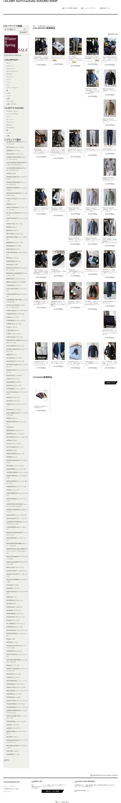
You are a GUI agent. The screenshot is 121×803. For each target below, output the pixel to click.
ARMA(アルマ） (11, 204)
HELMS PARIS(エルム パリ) (15, 454)
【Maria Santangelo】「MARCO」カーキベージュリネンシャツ (109, 120)
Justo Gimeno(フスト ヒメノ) (16, 518)
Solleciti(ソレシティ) (13, 677)
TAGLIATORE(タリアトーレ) (15, 704)
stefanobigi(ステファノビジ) (15, 684)
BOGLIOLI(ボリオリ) (13, 249)
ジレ (7, 85)
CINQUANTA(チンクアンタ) (15, 314)
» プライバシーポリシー (9, 786)
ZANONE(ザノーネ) (12, 754)
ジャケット (10, 66)
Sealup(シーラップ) (12, 665)
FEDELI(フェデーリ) (12, 397)
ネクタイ (9, 74)
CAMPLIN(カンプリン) (13, 285)
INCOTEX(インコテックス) (15, 466)
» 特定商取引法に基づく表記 (10, 788)
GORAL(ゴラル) (11, 440)
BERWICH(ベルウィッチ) (14, 242)
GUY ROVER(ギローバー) (14, 447)
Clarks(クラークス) (12, 317)
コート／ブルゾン (12, 88)
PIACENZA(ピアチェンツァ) (15, 617)
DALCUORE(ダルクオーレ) (15, 346)
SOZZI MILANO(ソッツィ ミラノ (16, 681)
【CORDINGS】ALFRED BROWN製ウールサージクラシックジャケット (92, 59)
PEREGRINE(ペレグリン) (14, 613)
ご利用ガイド (60, 20)
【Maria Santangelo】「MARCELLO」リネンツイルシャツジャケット (109, 179)
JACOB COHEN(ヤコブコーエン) (17, 472)
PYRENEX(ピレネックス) (14, 627)
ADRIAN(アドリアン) (13, 150)
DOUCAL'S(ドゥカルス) (14, 375)
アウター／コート (12, 111)
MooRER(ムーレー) (12, 588)
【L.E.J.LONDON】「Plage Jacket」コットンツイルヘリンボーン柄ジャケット (109, 363)
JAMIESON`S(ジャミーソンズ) (16, 486)
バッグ (8, 96)
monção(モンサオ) (12, 585)
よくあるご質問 (83, 20)
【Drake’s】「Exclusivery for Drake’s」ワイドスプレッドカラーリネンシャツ (41, 209)
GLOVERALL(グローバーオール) (16, 437)
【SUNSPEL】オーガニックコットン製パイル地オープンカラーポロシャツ (41, 303)
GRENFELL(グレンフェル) (15, 434)
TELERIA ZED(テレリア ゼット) (17, 707)
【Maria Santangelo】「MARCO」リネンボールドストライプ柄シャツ (92, 209)
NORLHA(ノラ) (11, 597)
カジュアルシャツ (12, 71)
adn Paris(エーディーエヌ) (15, 147)
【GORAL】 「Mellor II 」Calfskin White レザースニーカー (75, 303)
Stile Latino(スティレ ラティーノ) (17, 691)
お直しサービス (11, 104)
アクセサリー (10, 127)
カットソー (10, 77)
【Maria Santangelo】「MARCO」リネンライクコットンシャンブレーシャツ (92, 239)
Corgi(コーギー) (11, 327)
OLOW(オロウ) (11, 604)
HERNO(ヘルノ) (11, 457)
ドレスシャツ (10, 68)
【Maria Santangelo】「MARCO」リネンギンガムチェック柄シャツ (109, 209)
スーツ (8, 63)
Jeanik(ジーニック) (12, 490)
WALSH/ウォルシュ (12, 737)
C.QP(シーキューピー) (13, 334)
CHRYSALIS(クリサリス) (14, 337)
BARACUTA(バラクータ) (14, 224)
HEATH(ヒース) (11, 450)
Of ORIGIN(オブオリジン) (14, 600)
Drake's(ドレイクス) (12, 379)
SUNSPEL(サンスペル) (13, 694)
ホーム (15, 20)
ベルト (8, 93)
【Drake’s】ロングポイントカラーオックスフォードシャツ (58, 59)
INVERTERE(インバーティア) (16, 469)
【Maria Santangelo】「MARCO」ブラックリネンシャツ (109, 90)
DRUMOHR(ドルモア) (13, 382)
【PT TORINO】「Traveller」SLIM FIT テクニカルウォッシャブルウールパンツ (75, 59)
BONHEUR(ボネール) (13, 261)
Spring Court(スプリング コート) (16, 700)
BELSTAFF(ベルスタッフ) (14, 234)
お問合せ (106, 20)
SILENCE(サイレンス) (13, 674)
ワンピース (10, 122)
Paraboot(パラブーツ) (13, 610)
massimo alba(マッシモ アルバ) (16, 571)
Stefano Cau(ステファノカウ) (15, 687)
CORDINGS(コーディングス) (15, 320)
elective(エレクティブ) (13, 385)
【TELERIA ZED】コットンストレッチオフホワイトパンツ (92, 150)
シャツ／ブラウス (12, 114)
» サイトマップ (7, 791)
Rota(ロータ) (10, 639)
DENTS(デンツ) (11, 354)
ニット (8, 79)
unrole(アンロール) (12, 725)
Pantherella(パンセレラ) (14, 607)
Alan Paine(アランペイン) (14, 154)
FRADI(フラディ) (11, 418)
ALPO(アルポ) (10, 173)
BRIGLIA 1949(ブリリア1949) (16, 282)
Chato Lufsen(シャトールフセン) (16, 310)
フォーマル (10, 101)
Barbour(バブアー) (12, 230)
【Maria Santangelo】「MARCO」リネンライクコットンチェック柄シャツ (75, 239)
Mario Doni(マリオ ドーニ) (14, 567)
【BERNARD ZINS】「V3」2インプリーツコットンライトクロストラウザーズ (41, 363)
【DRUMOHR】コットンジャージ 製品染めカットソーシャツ (92, 363)
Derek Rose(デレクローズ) (15, 361)
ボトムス (9, 125)
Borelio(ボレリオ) (12, 264)
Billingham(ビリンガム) (13, 246)
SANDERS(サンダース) (14, 651)
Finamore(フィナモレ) (13, 409)
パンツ (8, 82)
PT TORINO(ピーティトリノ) (15, 623)
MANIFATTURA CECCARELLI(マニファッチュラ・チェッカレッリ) (17, 551)
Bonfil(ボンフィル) (12, 258)
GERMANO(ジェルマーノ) (14, 430)
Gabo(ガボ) (10, 427)
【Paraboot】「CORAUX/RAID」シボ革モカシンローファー (58, 271)
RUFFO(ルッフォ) (12, 642)
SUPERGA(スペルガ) (13, 697)
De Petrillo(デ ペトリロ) (14, 358)
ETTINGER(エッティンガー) (15, 389)
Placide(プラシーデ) (12, 620)
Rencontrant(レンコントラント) (16, 630)
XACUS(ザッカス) (12, 751)
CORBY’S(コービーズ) (13, 324)
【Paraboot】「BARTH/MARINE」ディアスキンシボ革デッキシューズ (75, 271)
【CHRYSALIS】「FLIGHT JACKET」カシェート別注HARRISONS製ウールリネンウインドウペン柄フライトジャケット (58, 152)
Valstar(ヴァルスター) (13, 728)
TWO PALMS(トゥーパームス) (16, 721)
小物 (7, 98)
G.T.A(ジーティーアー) (13, 444)
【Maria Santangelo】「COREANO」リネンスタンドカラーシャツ (75, 209)
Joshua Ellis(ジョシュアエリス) (16, 515)
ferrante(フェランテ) (12, 401)
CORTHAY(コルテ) (12, 330)
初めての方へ (38, 20)
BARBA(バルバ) (11, 227)
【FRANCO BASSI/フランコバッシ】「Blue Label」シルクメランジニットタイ (75, 363)
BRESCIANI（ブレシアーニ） (16, 279)
